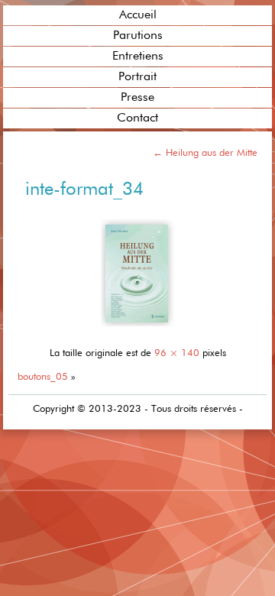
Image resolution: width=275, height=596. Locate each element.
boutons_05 (43, 377)
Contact (137, 118)
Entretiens (137, 56)
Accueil (138, 15)
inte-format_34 (84, 189)
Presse (137, 98)
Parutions (138, 36)
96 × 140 (176, 353)
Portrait (137, 77)
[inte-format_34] (137, 329)
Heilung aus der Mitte (205, 153)
